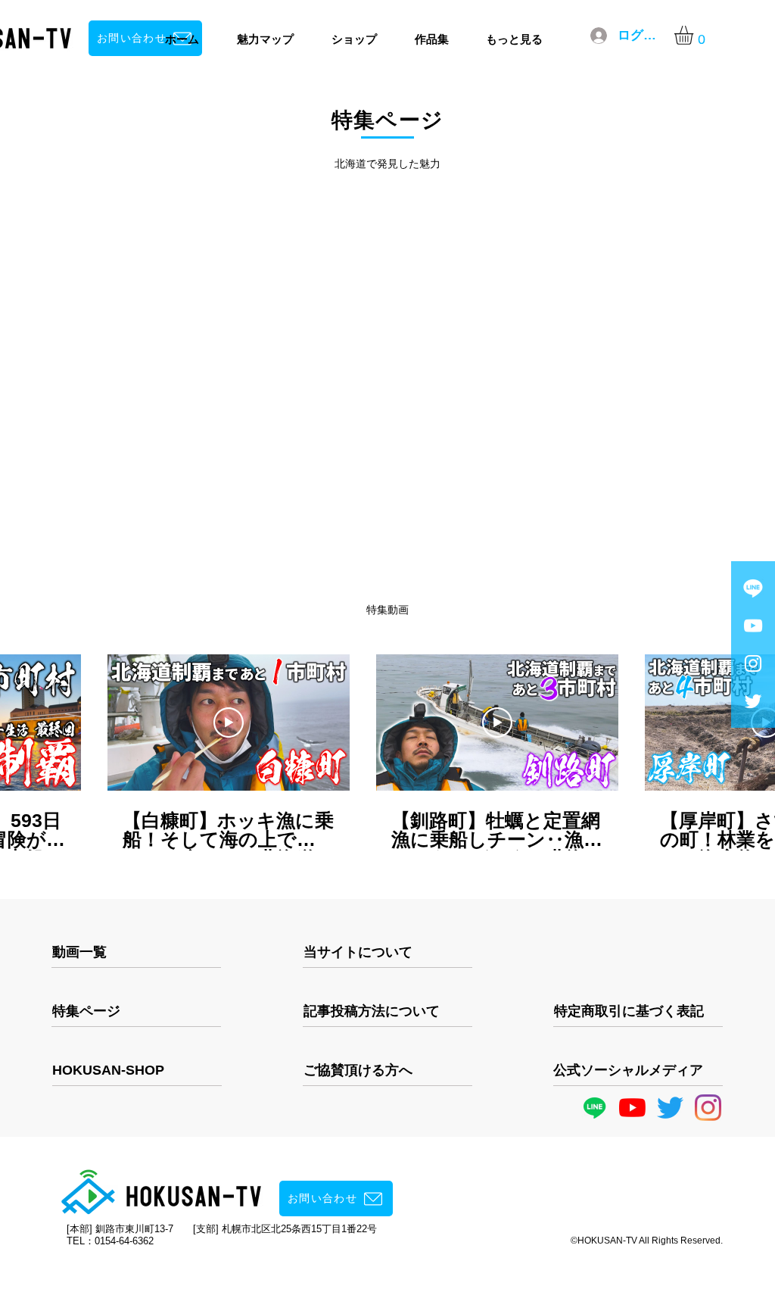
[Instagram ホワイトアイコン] (753, 663)
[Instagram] (708, 1107)
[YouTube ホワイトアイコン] (753, 625)
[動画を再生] (228, 722)
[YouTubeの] (632, 1107)
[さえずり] (670, 1107)
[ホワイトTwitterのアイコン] (753, 701)
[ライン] (753, 587)
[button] (694, 35)
